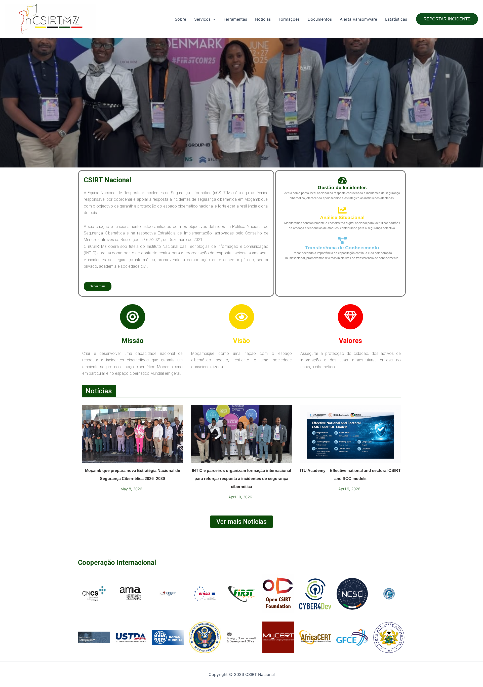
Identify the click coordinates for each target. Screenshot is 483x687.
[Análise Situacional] (342, 210)
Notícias (263, 19)
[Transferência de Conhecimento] (342, 240)
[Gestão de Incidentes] (342, 180)
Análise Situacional (342, 217)
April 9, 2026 (349, 489)
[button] (213, 19)
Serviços (202, 19)
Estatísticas (396, 19)
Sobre (180, 19)
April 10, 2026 (240, 497)
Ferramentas (235, 19)
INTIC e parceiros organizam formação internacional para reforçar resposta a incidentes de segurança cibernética (241, 478)
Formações (289, 19)
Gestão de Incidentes (342, 187)
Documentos (320, 19)
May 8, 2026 (131, 489)
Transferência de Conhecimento (342, 247)
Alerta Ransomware (358, 19)
